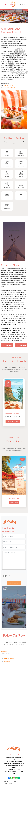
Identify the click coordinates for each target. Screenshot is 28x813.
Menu (23, 4)
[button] (2, 15)
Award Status (7, 661)
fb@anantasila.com (10, 87)
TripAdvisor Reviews (9, 658)
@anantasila (4, 651)
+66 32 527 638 (8, 85)
